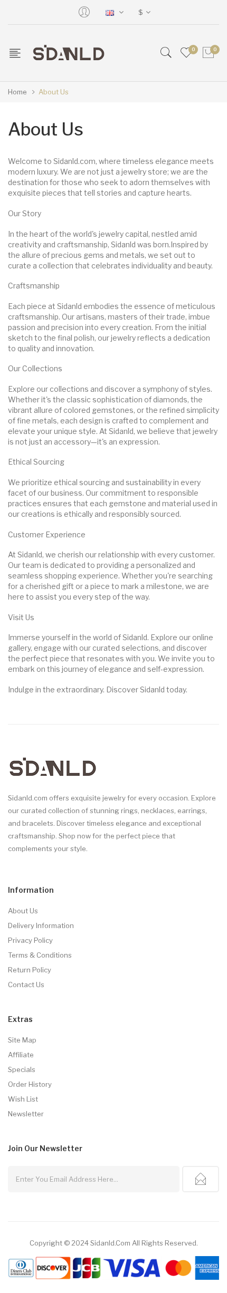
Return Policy (29, 970)
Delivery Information (41, 925)
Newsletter (26, 1113)
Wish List (23, 1099)
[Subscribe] (200, 1179)
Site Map (22, 1040)
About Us (54, 92)
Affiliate (21, 1054)
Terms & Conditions (40, 955)
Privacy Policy (30, 940)
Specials (21, 1069)
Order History (30, 1084)
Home (17, 92)
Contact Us (26, 984)
